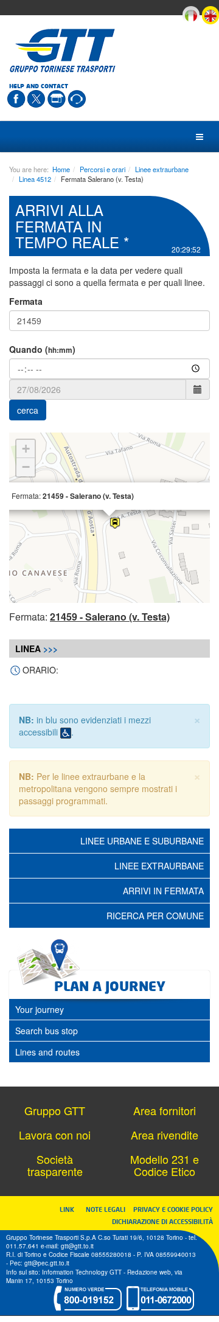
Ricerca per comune (155, 916)
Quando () (42, 349)
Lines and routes (47, 1052)
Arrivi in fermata (163, 891)
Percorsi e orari (102, 169)
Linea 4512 (35, 179)
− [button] (26, 467)
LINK (71, 1209)
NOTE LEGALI (108, 1209)
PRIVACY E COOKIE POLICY (173, 1209)
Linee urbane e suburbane (142, 841)
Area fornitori (164, 1110)
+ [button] (26, 448)
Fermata (26, 301)
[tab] (109, 1009)
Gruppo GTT (54, 1110)
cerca (27, 410)
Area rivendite (164, 1135)
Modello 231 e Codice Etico (164, 1165)
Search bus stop (46, 1031)
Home (61, 169)
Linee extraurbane (162, 169)
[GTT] (62, 50)
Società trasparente (55, 1165)
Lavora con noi (55, 1135)
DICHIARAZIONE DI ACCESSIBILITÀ (162, 1221)
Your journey (39, 1009)
